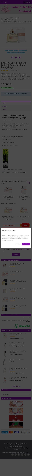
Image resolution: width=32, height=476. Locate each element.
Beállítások (17, 244)
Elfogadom (26, 244)
